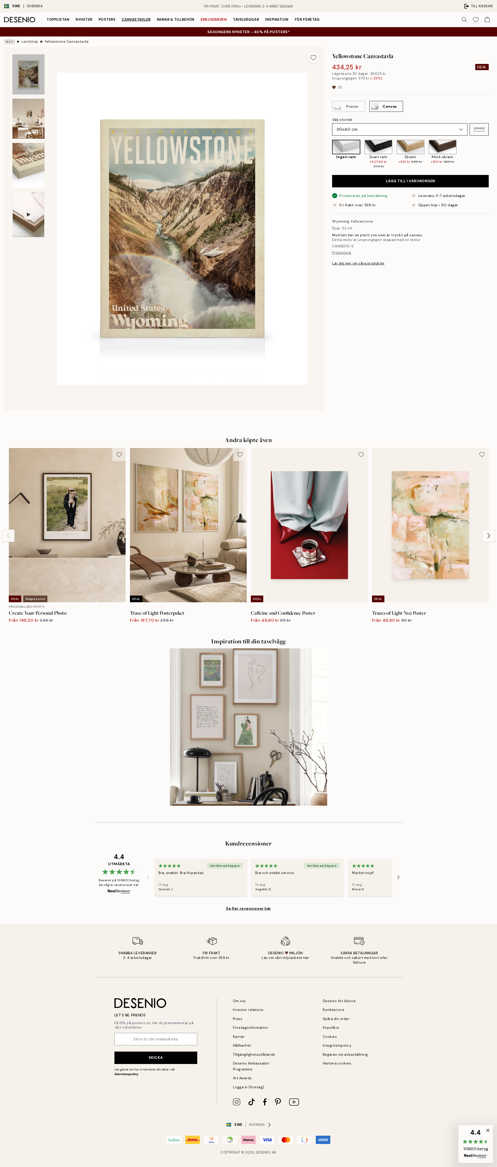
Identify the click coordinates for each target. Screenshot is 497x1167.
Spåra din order (336, 1019)
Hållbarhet (242, 1045)
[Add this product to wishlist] (313, 57)
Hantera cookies (337, 1063)
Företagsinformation (250, 1027)
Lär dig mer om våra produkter (358, 263)
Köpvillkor (331, 1027)
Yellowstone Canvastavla (67, 41)
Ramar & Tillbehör (175, 19)
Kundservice (334, 1010)
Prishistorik (341, 253)
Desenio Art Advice (339, 1001)
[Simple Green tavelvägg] (248, 727)
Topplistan (58, 19)
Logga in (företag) (248, 1087)
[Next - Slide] (493, 154)
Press (238, 1019)
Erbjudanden (214, 19)
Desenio (263, 1152)
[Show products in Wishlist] (475, 19)
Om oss (239, 1001)
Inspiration (277, 19)
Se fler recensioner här (248, 908)
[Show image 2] (28, 119)
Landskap (29, 41)
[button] (479, 129)
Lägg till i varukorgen (410, 181)
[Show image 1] (28, 74)
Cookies (330, 1036)
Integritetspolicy (337, 1045)
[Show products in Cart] (487, 19)
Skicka (156, 1057)
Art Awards (242, 1078)
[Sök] (464, 19)
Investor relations (248, 1010)
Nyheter (84, 19)
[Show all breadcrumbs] (9, 41)
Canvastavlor (136, 19)
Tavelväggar (246, 19)
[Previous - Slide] (328, 154)
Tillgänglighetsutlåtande (254, 1054)
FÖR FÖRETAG (307, 19)
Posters (107, 19)
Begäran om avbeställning (345, 1054)
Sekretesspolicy (126, 1074)
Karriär (239, 1036)
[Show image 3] (28, 165)
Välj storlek (342, 119)
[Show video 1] (28, 214)
